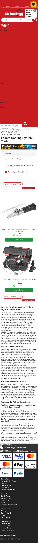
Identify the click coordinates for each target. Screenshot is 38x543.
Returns (2, 2)
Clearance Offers (5, 117)
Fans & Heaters (5, 48)
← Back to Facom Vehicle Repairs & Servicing (20, 166)
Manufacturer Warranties (9, 504)
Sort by (6, 184)
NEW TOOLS (4, 88)
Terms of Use (5, 524)
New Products (4, 114)
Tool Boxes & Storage (7, 74)
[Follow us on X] (8, 539)
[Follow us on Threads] (5, 539)
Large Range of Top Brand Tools (9, 445)
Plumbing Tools (5, 66)
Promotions (3, 115)
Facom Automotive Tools (9, 131)
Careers (3, 483)
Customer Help (5, 120)
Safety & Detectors (6, 70)
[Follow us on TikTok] (19, 539)
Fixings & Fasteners (6, 49)
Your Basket (5, 24)
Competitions (5, 487)
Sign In (2, 5)
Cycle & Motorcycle (6, 40)
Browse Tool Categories (7, 110)
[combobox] (17, 20)
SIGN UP (3, 93)
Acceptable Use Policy (8, 481)
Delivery (2, 1)
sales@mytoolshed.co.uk (6, 7)
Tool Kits (2, 75)
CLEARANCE (4, 91)
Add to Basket (18, 240)
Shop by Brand (5, 112)
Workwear (3, 82)
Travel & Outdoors (6, 77)
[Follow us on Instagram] (15, 539)
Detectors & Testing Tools (8, 43)
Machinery (3, 59)
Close (2, 83)
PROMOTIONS (5, 90)
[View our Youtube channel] (12, 539)
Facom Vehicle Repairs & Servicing (12, 133)
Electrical (3, 45)
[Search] (34, 20)
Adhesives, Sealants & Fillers (9, 32)
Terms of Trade (6, 521)
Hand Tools (3, 53)
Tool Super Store (6, 526)
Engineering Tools (5, 46)
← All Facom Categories (16, 159)
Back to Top (5, 479)
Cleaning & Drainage (6, 38)
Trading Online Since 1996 (13, 448)
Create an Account (4, 3)
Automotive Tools (5, 35)
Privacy (3, 511)
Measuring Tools (5, 62)
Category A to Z (5, 85)
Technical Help (5, 517)
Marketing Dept (6, 509)
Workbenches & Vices (7, 80)
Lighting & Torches (6, 58)
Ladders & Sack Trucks (7, 56)
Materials (3, 61)
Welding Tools (4, 79)
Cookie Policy (5, 496)
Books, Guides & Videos (7, 37)
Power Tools (4, 69)
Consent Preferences (8, 489)
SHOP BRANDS (5, 87)
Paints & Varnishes (6, 64)
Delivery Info (5, 500)
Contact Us (3, 119)
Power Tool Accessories (7, 67)
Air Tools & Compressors (8, 33)
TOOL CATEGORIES (6, 29)
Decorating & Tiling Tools (8, 41)
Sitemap (3, 515)
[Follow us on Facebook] (1, 539)
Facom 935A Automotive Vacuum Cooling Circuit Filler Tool (19, 280)
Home (1, 0)
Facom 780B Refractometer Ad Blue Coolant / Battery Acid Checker (19, 230)
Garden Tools (4, 51)
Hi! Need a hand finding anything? (29, 13)
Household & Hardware (7, 54)
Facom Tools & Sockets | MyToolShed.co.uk (15, 130)
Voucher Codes (6, 528)
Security (2, 72)
